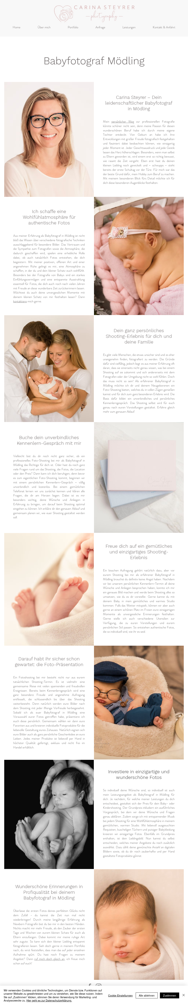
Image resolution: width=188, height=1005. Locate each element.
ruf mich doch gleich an (49, 959)
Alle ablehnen (147, 995)
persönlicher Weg (122, 121)
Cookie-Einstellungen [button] (120, 995)
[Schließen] (183, 995)
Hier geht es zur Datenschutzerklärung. (49, 1000)
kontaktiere (20, 301)
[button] (73, 27)
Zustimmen (169, 995)
